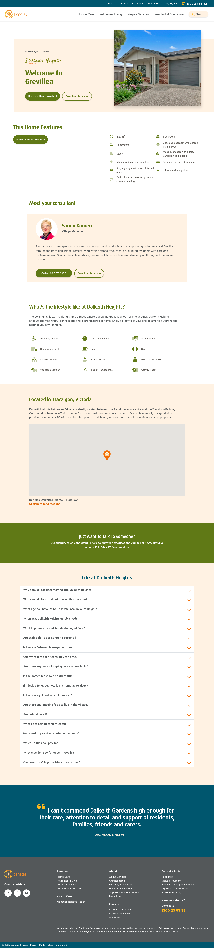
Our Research (117, 881)
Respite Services (66, 885)
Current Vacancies (119, 913)
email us (123, 547)
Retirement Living (67, 881)
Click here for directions (44, 504)
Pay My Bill (171, 4)
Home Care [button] (86, 14)
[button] (198, 14)
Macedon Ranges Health (71, 902)
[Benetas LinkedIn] (8, 893)
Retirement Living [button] (111, 14)
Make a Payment (171, 881)
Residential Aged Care (69, 888)
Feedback (137, 4)
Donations (115, 896)
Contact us (168, 906)
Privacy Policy (29, 945)
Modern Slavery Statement (53, 945)
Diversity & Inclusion (120, 885)
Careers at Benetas (120, 909)
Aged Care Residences (175, 888)
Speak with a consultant (42, 96)
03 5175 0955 (105, 547)
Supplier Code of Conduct (124, 892)
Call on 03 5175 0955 (53, 273)
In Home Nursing (171, 892)
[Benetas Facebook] (17, 893)
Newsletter (154, 4)
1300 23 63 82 (197, 3)
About (110, 4)
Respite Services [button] (138, 14)
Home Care (63, 877)
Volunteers (115, 917)
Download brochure (77, 96)
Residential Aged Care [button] (169, 14)
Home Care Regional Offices (178, 885)
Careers (123, 4)
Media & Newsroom (120, 888)
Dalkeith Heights (32, 51)
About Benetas (117, 877)
